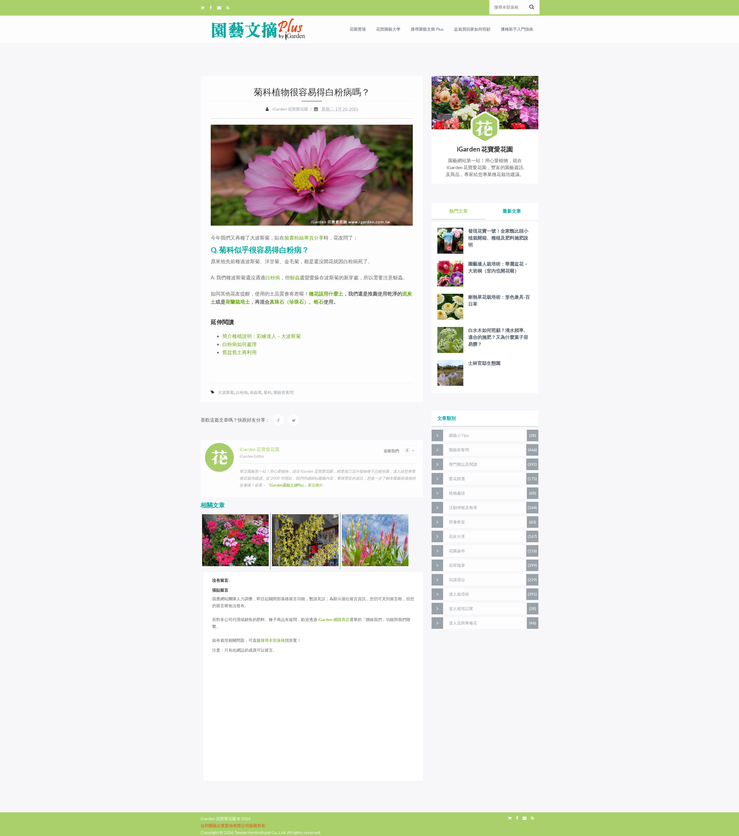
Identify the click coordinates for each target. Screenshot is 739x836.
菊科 (268, 392)
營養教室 (457, 521)
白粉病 (272, 277)
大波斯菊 (226, 392)
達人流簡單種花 (463, 622)
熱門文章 (458, 211)
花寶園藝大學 (388, 29)
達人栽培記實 (461, 608)
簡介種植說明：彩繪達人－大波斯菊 (261, 336)
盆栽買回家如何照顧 (472, 29)
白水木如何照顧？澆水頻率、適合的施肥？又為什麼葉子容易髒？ (498, 337)
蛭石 (319, 302)
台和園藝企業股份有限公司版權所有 (233, 825)
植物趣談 (457, 493)
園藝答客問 (283, 392)
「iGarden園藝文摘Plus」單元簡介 (294, 485)
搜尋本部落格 (273, 640)
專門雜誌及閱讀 (463, 464)
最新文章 (512, 211)
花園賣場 (358, 29)
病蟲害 (256, 392)
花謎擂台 (457, 579)
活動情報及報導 (463, 507)
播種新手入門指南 (517, 29)
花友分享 (457, 536)
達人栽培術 (459, 594)
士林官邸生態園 (484, 363)
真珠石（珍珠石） (289, 302)
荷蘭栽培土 (237, 302)
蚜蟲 (295, 277)
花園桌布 (457, 550)
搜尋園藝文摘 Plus (427, 29)
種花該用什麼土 (326, 294)
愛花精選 (457, 478)
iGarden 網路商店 (334, 619)
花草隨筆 (457, 565)
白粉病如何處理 (239, 344)
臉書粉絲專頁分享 (304, 238)
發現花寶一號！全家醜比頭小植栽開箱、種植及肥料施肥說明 (498, 237)
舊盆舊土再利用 (239, 352)
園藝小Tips (459, 435)
